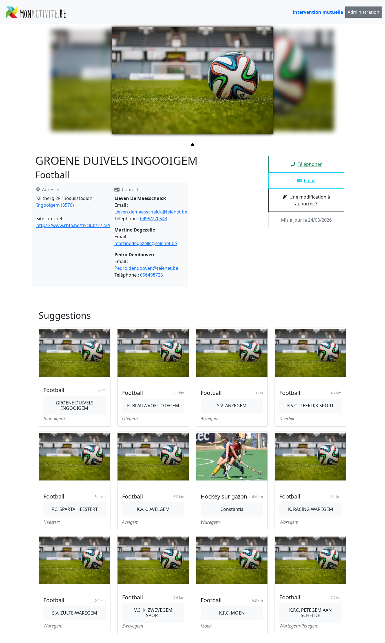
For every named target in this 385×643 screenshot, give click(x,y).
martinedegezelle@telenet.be (145, 243)
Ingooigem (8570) (55, 205)
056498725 (151, 275)
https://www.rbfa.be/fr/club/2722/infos (78, 225)
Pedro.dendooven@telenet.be (146, 268)
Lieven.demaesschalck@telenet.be (150, 212)
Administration (363, 12)
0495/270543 (153, 218)
